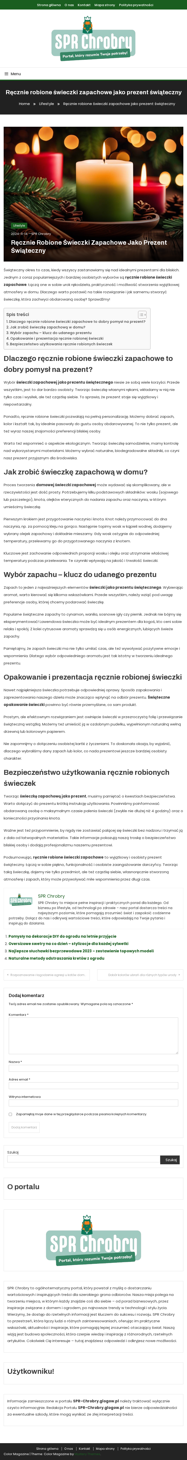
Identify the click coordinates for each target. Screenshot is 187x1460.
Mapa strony (104, 5)
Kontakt (84, 5)
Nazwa (15, 1062)
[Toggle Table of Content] (139, 315)
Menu (16, 73)
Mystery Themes (87, 1454)
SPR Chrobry (41, 233)
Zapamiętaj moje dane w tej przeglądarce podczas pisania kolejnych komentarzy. (81, 1114)
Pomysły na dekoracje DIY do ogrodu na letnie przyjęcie (62, 936)
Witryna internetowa (25, 1096)
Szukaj (13, 1152)
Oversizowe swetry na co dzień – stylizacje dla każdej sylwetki (68, 943)
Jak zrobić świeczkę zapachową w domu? (47, 327)
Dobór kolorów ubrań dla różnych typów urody (142, 975)
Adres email (19, 1079)
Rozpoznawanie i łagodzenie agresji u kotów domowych (50, 975)
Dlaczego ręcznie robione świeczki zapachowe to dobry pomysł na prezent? (77, 321)
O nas (69, 5)
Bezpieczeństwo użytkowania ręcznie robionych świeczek (61, 344)
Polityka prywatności (136, 5)
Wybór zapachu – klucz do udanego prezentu (51, 332)
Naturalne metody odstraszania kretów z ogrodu (56, 958)
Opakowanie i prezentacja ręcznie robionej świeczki (56, 338)
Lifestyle (19, 225)
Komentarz (18, 1014)
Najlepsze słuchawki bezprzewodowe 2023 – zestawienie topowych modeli (81, 951)
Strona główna (49, 5)
